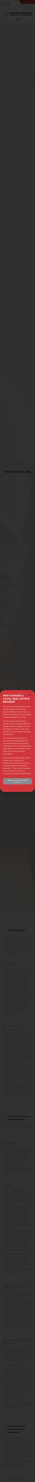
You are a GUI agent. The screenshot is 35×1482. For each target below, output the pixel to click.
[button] (30, 695)
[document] (17, 741)
